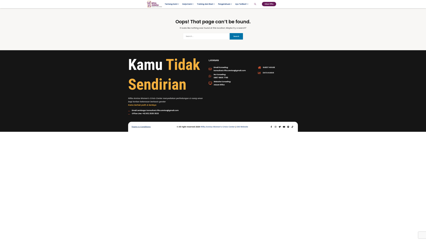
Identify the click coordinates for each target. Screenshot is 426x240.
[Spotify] (288, 127)
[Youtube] (284, 127)
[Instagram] (276, 127)
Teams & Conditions (141, 127)
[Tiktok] (292, 127)
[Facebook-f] (271, 127)
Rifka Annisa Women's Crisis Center (218, 127)
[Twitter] (280, 127)
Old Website (242, 127)
